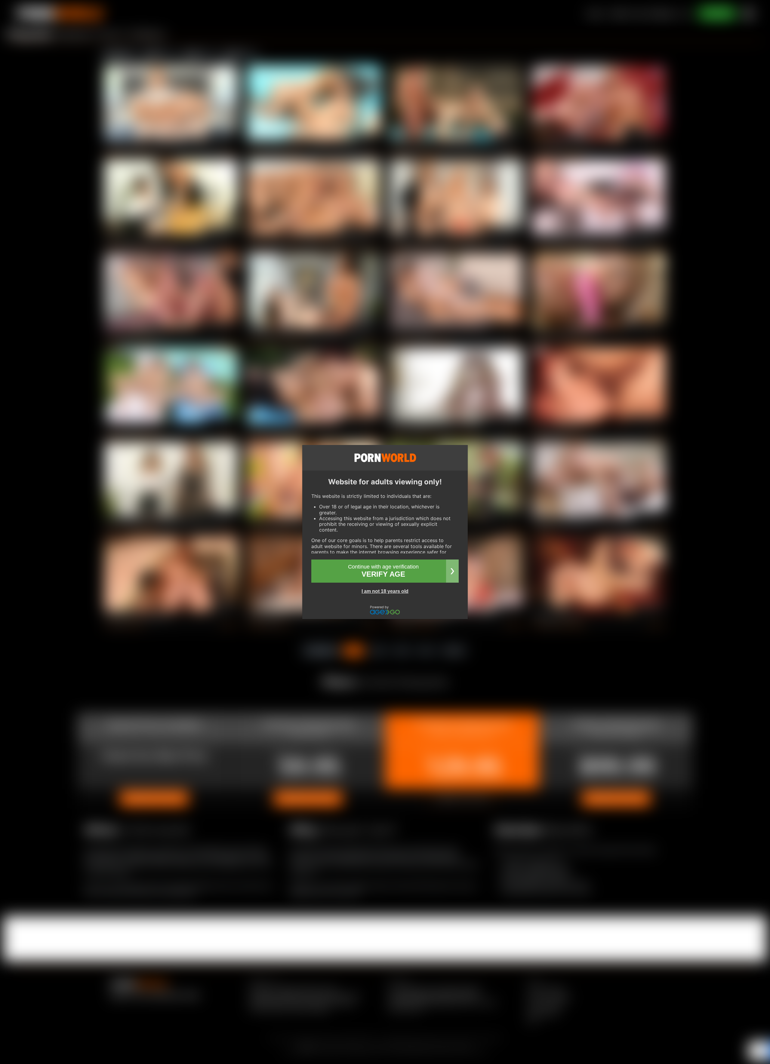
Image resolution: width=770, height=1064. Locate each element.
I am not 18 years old (385, 591)
